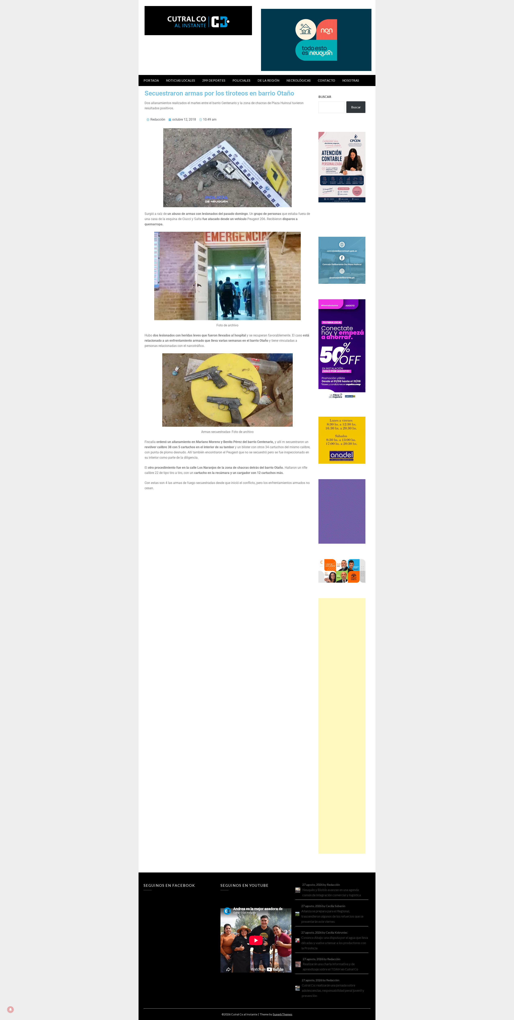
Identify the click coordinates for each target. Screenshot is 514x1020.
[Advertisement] (341, 726)
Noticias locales (180, 80)
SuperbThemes (282, 1014)
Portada (151, 80)
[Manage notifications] (10, 1009)
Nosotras (350, 80)
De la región (268, 80)
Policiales (242, 80)
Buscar (324, 96)
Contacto (326, 80)
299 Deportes (213, 80)
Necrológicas (299, 80)
